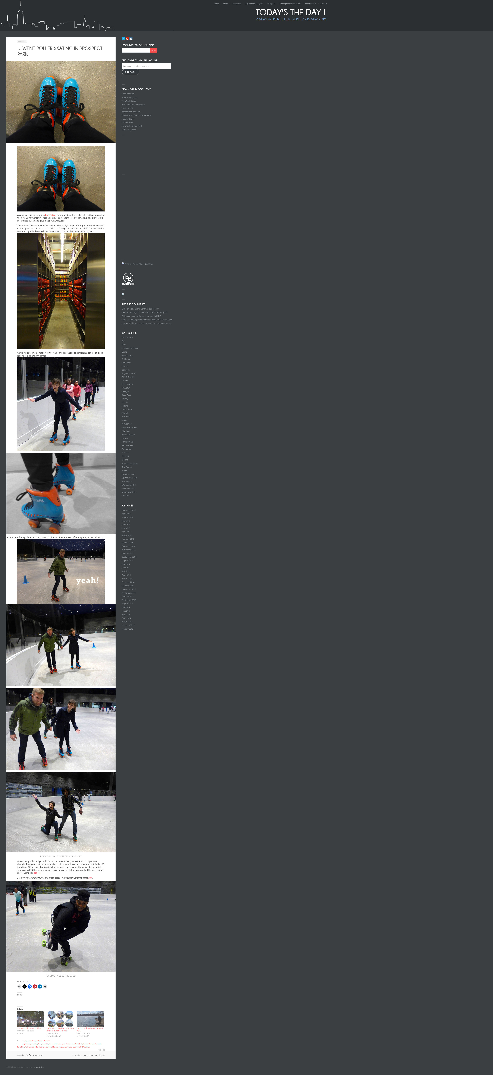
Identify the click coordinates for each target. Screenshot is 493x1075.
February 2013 (128, 625)
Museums (126, 416)
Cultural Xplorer (129, 129)
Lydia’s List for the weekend (31, 1055)
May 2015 (126, 528)
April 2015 (126, 531)
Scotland (125, 456)
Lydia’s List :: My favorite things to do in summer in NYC (60, 1029)
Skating (55, 1047)
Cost (39, 1044)
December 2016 (128, 510)
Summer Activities (130, 463)
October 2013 (128, 596)
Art (123, 341)
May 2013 (126, 614)
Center (34, 1044)
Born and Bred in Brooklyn (133, 104)
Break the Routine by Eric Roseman (137, 115)
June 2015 (126, 524)
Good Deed (126, 395)
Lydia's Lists (127, 409)
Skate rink (48, 1047)
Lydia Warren (66, 1044)
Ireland (125, 406)
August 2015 (127, 517)
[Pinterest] (127, 38)
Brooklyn (28, 1044)
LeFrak (51, 1044)
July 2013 (126, 607)
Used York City (128, 94)
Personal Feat (128, 445)
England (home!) (129, 373)
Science (125, 452)
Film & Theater (128, 377)
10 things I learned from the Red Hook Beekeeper (151, 319)
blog (23, 1044)
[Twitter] (123, 38)
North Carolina (128, 434)
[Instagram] (130, 38)
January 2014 (127, 585)
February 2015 (128, 539)
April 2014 (126, 575)
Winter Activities (129, 492)
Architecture (127, 337)
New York (75, 1044)
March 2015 (127, 535)
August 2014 (127, 560)
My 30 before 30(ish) (254, 3)
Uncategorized (128, 474)
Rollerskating (39, 1047)
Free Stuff (126, 388)
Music (124, 420)
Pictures (92, 1044)
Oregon (125, 438)
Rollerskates (29, 1047)
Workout (47, 1041)
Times (70, 1047)
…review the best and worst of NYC (146, 316)
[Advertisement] (141, 154)
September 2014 (129, 557)
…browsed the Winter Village (29, 1028)
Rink (22, 1047)
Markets (125, 413)
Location (58, 1044)
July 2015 (126, 521)
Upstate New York (129, 478)
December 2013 (128, 589)
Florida (125, 380)
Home (216, 3)
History (125, 398)
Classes (125, 366)
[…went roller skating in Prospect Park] (101, 1050)
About (225, 3)
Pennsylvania (127, 442)
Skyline (125, 460)
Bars (124, 344)
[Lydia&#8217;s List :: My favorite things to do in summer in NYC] (60, 1019)
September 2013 (129, 600)
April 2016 (126, 514)
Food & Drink (127, 384)
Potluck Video (127, 122)
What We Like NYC (130, 97)
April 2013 (126, 618)
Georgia (125, 391)
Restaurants (127, 449)
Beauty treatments (130, 348)
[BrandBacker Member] (128, 284)
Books (124, 352)
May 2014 (126, 571)
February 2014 (128, 582)
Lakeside (45, 1044)
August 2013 (127, 603)
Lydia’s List (50, 215)
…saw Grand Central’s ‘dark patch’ (144, 309)
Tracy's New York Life (131, 111)
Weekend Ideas (37, 1041)
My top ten (271, 3)
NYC (80, 1044)
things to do (62, 1047)
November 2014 (129, 549)
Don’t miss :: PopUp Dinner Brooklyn (87, 1055)
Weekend (86, 1047)
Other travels (310, 3)
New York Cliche (129, 101)
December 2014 (128, 546)
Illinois (125, 402)
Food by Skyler (128, 119)
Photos (85, 1044)
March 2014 (127, 578)
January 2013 (127, 629)
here (90, 877)
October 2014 (128, 553)
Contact (324, 3)
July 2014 (126, 564)
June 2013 (126, 611)
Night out (28, 1041)
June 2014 (126, 567)
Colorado (126, 370)
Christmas (126, 362)
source (37, 872)
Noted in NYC (128, 108)
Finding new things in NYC (290, 3)
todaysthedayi (78, 1047)
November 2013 (129, 593)
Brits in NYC (127, 355)
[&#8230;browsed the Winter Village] (30, 1019)
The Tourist (127, 467)
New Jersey (126, 424)
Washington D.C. (129, 485)
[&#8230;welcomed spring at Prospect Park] (90, 1019)
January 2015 (127, 542)
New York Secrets (129, 427)
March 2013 (127, 621)
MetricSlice (40, 1067)
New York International (132, 126)
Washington (127, 481)
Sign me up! (130, 72)
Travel (124, 470)
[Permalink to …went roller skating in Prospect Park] (61, 102)
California (126, 359)
